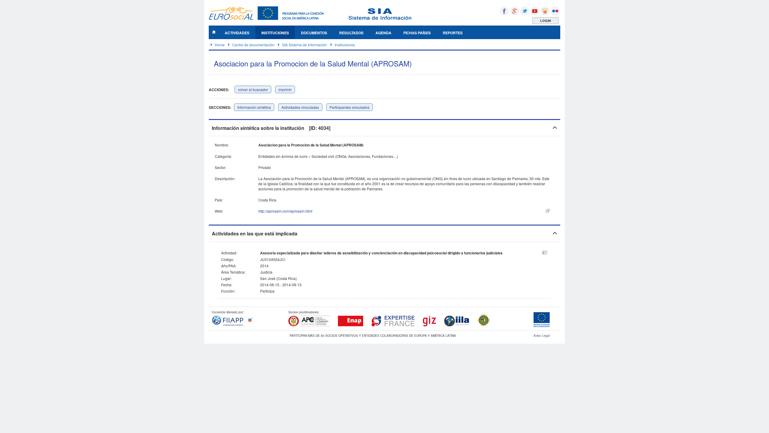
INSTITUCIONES (275, 32)
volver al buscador (253, 89)
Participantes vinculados (349, 107)
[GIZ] (429, 325)
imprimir (285, 89)
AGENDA (383, 32)
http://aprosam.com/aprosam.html (285, 210)
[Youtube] (535, 11)
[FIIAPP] (232, 325)
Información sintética (254, 107)
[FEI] (393, 325)
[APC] (309, 325)
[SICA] (484, 325)
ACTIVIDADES (237, 32)
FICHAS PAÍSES (417, 32)
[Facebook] (504, 11)
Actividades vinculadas (300, 107)
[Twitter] (524, 11)
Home (220, 44)
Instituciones (345, 44)
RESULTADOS (351, 32)
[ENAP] (350, 325)
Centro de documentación (253, 44)
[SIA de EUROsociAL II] (380, 18)
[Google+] (514, 11)
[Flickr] (555, 11)
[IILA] (456, 325)
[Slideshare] (545, 11)
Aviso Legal (541, 335)
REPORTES (453, 32)
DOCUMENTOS (314, 32)
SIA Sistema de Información (304, 44)
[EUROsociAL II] (266, 18)
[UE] (541, 326)
